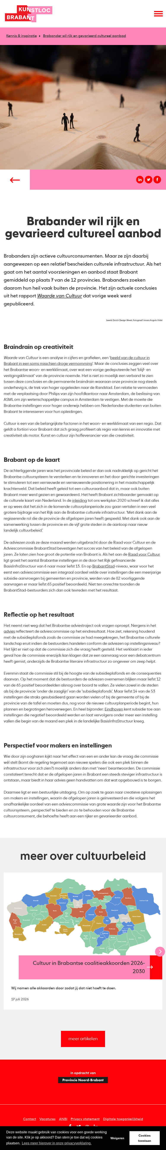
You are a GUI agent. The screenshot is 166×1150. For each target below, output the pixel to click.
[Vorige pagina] (15, 179)
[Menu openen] (158, 13)
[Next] (160, 952)
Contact (29, 1119)
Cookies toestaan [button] (144, 1138)
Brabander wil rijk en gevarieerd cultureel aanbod (84, 36)
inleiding (79, 501)
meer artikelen (83, 1039)
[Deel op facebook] (157, 179)
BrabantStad (103, 566)
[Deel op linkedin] (140, 179)
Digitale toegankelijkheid (123, 1119)
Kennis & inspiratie (21, 36)
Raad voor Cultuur (144, 555)
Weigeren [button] (117, 1138)
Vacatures (47, 1119)
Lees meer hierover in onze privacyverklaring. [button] (56, 1143)
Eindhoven (114, 709)
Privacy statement (85, 1119)
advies (9, 632)
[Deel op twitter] (148, 179)
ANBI (63, 1119)
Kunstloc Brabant (28, 13)
